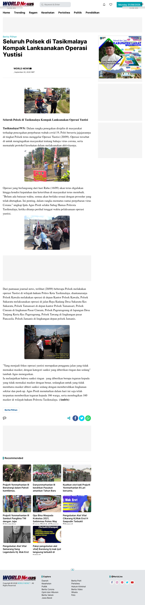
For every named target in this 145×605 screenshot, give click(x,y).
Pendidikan (92, 12)
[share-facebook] (75, 418)
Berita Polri (76, 580)
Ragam (33, 12)
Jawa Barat (47, 598)
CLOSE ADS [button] (11, 8)
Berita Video (77, 589)
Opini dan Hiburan (50, 592)
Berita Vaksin (48, 595)
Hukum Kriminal (78, 586)
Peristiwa (64, 12)
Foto (73, 595)
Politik (78, 12)
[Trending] (111, 4)
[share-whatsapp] (88, 418)
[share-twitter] (82, 418)
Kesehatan (47, 12)
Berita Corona (48, 589)
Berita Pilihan (10, 36)
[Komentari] (4, 418)
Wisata (74, 592)
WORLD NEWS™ (24, 583)
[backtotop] (72, 570)
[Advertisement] (72, 24)
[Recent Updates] (104, 4)
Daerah (45, 580)
